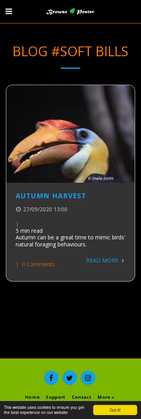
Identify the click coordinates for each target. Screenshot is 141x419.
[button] (8, 11)
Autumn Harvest (51, 195)
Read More (103, 260)
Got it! (115, 410)
